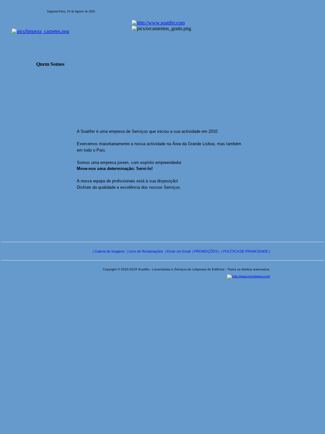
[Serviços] (79, 89)
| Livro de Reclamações (145, 251)
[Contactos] (153, 89)
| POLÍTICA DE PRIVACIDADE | (245, 251)
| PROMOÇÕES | (205, 251)
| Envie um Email (177, 251)
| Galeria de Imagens (109, 251)
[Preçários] (116, 89)
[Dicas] (190, 89)
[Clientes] (225, 89)
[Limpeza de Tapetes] (40, 34)
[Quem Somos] (45, 89)
